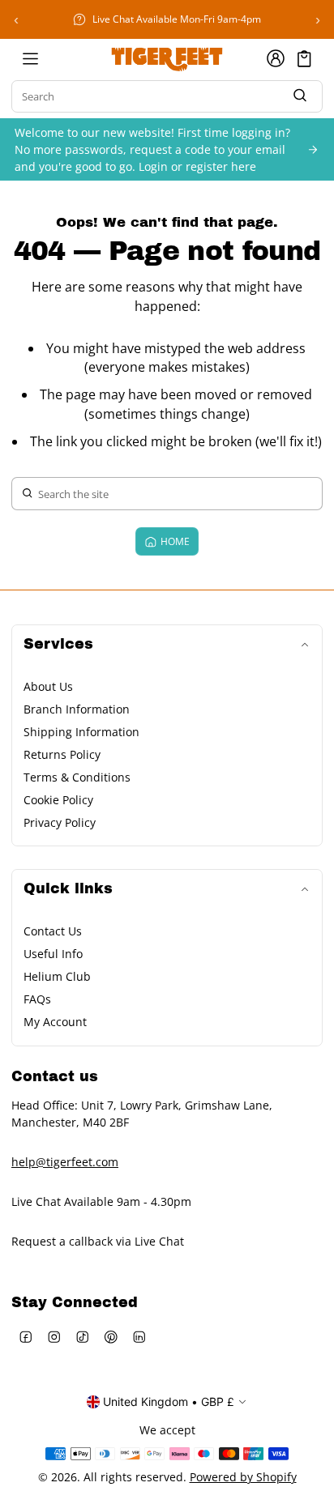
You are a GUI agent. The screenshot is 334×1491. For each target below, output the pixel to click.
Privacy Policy (60, 822)
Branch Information (77, 709)
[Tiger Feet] (167, 58)
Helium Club (57, 976)
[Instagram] (54, 1337)
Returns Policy (62, 754)
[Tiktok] (82, 1337)
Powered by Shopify (243, 1477)
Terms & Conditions (77, 777)
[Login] (275, 58)
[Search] (300, 97)
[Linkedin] (139, 1337)
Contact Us (53, 931)
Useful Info (53, 953)
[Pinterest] (110, 1337)
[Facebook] (25, 1337)
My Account (55, 1021)
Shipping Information (81, 731)
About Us (48, 686)
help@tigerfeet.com (64, 1161)
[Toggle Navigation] (30, 58)
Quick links (68, 889)
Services (58, 644)
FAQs (37, 999)
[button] (304, 59)
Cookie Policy (58, 799)
